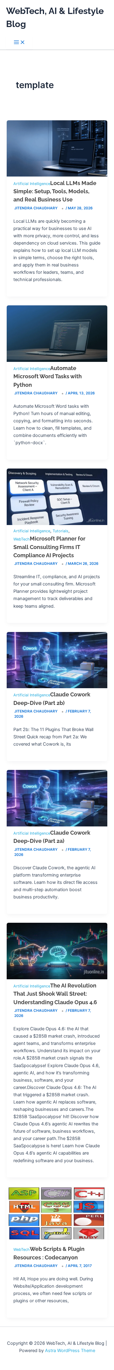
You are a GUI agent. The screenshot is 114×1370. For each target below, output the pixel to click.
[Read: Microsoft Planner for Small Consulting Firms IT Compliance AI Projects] (57, 523)
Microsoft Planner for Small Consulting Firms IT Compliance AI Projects (49, 546)
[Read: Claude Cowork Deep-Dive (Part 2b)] (57, 686)
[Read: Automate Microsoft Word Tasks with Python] (57, 360)
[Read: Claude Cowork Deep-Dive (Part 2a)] (57, 825)
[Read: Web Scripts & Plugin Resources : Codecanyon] (57, 1241)
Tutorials (60, 531)
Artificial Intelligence (31, 183)
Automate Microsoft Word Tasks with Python (47, 376)
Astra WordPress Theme (70, 1350)
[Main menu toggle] (19, 43)
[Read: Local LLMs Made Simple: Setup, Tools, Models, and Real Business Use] (57, 175)
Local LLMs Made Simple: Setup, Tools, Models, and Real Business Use (54, 191)
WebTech (21, 539)
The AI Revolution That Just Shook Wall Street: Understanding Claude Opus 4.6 (55, 993)
